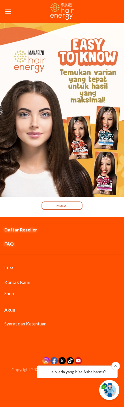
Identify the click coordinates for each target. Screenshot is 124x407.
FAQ (9, 243)
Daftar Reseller (20, 229)
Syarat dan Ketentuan (25, 323)
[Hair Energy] (62, 11)
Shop (9, 293)
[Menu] (7, 11)
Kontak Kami (17, 282)
